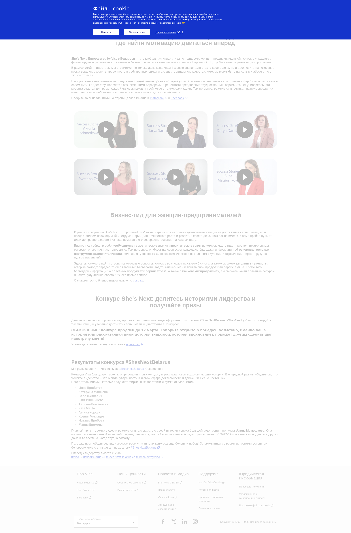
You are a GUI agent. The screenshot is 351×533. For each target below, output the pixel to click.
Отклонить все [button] (137, 31)
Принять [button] (106, 31)
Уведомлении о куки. (170, 22)
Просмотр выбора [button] (166, 31)
